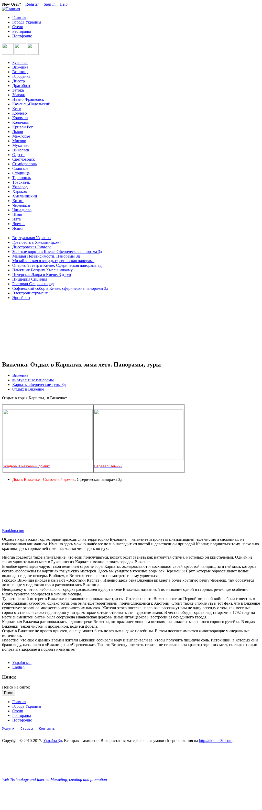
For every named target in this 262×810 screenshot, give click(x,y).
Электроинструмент (30, 293)
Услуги (8, 728)
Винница (20, 72)
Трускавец (21, 182)
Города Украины (26, 22)
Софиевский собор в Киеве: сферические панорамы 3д (60, 288)
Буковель (20, 62)
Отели (17, 27)
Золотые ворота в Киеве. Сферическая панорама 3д (57, 251)
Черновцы (21, 205)
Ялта (16, 219)
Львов (17, 131)
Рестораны (21, 31)
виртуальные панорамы (33, 380)
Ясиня (17, 228)
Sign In (50, 4)
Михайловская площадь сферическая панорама (53, 261)
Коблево (19, 113)
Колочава (20, 122)
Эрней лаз (21, 297)
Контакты (47, 728)
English (18, 667)
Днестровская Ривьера (31, 247)
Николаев (20, 150)
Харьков (19, 191)
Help (64, 4)
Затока (18, 90)
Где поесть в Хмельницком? (36, 242)
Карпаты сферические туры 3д (39, 384)
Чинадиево (21, 210)
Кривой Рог (22, 127)
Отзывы (26, 728)
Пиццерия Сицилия (29, 279)
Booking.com (13, 530)
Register (32, 4)
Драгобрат (21, 85)
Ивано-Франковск (28, 99)
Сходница (21, 173)
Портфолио (22, 36)
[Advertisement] (25, 330)
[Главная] (11, 9)
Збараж (18, 95)
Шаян (17, 214)
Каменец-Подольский (31, 104)
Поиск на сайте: (16, 687)
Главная (19, 17)
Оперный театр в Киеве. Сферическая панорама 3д (57, 265)
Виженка (20, 67)
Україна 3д (52, 740)
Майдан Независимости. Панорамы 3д (46, 256)
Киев (16, 108)
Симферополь (24, 164)
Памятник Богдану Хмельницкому (42, 270)
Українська (21, 662)
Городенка (21, 76)
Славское (20, 168)
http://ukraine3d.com (215, 740)
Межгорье (21, 136)
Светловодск (23, 159)
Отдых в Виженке (28, 389)
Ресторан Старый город (33, 284)
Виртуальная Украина (31, 238)
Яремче (18, 223)
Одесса (18, 154)
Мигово (19, 141)
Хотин (18, 200)
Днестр (18, 81)
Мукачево (20, 145)
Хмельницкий (24, 196)
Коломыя (20, 118)
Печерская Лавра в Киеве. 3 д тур (41, 274)
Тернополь (21, 177)
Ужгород (20, 187)
